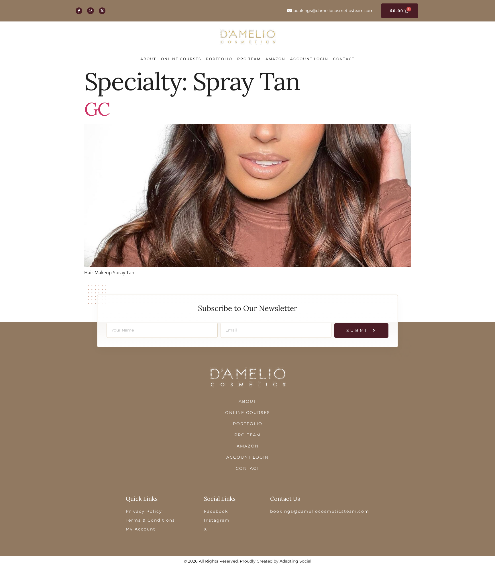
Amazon (275, 59)
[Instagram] (90, 10)
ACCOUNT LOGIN (309, 59)
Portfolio (219, 59)
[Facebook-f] (79, 10)
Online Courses (181, 59)
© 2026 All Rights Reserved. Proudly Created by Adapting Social (247, 561)
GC (97, 109)
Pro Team (249, 59)
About (148, 59)
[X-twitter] (102, 10)
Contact (344, 59)
